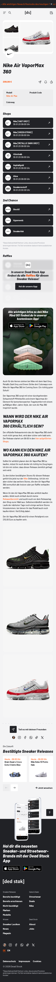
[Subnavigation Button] (4, 12)
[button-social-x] (42, 737)
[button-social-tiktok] (36, 737)
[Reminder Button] (45, 82)
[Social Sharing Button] (13, 729)
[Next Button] (14, 787)
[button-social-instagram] (19, 737)
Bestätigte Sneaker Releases (28, 751)
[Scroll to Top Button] (49, 812)
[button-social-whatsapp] (31, 737)
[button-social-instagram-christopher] (13, 737)
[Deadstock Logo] (28, 12)
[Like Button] (51, 82)
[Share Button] (40, 82)
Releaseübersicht (11, 499)
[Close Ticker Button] (51, 4)
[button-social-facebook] (25, 737)
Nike (26, 478)
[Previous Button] (6, 787)
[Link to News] (9, 12)
